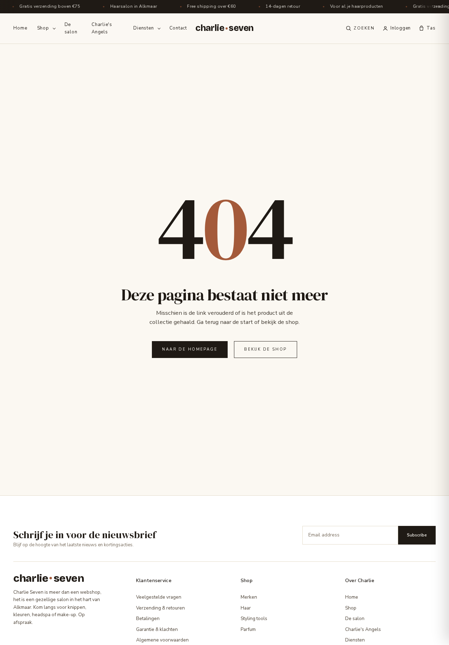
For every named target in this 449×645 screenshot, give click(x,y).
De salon (71, 28)
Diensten (143, 28)
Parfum (248, 629)
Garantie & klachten (157, 629)
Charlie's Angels (102, 28)
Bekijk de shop (265, 349)
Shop (43, 28)
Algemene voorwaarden (162, 640)
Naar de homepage (189, 349)
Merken (249, 597)
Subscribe (417, 535)
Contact (178, 28)
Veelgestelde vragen (158, 597)
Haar (246, 608)
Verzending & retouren (160, 608)
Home (20, 28)
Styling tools (254, 618)
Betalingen (148, 618)
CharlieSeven (224, 28)
